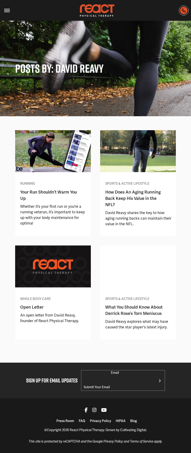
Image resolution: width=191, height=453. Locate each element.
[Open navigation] (7, 10)
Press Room (65, 421)
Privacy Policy (100, 421)
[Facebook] (86, 411)
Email (115, 373)
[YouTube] (104, 411)
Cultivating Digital (133, 430)
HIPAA (121, 421)
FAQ (82, 421)
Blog (133, 421)
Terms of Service (141, 441)
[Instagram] (94, 411)
